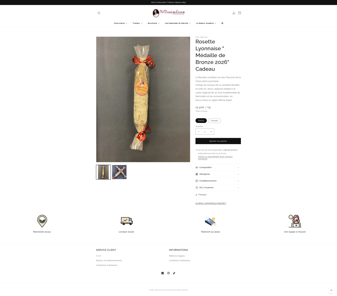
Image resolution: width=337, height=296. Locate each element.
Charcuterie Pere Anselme (164, 290)
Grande (214, 121)
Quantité (199, 126)
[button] (99, 13)
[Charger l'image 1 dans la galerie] (103, 172)
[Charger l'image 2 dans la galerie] (119, 172)
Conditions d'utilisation (106, 265)
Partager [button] (203, 195)
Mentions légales (177, 256)
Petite (201, 121)
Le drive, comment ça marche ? (210, 203)
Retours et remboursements (109, 260)
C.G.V (98, 256)
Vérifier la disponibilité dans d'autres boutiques (215, 158)
